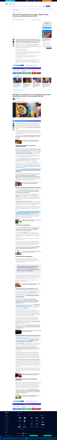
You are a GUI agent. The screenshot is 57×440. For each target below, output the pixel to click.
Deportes (21, 6)
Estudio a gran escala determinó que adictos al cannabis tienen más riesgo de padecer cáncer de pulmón (31, 374)
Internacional (13, 6)
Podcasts (6, 6)
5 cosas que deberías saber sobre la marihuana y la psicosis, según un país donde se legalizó (31, 331)
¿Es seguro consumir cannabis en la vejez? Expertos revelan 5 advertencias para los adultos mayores (31, 252)
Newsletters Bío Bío (30, 0)
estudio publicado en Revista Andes (22, 162)
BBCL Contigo (35, 6)
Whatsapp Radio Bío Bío (48, 435)
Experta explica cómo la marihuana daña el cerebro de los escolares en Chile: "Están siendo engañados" (31, 396)
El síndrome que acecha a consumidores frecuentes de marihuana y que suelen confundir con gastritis (30, 183)
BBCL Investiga (31, 6)
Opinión (28, 6)
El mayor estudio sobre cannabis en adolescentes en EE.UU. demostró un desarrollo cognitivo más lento (31, 284)
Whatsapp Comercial (34, 435)
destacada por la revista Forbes (36, 293)
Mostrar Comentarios (27, 68)
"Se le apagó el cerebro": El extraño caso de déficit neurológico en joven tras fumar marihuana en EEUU (30, 141)
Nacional (10, 6)
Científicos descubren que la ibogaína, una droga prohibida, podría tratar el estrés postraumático (31, 220)
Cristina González (16, 17)
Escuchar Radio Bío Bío (47, 0)
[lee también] (18, 142)
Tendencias (24, 6)
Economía (17, 6)
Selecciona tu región (9, 0)
